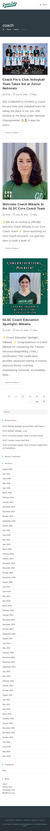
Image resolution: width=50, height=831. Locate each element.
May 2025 (6, 540)
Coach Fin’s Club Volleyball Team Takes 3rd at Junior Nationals (24, 84)
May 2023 (6, 648)
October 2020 (8, 737)
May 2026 (6, 483)
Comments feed (9, 790)
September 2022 (9, 667)
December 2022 (9, 657)
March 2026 (7, 493)
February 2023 (8, 653)
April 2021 (7, 709)
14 (37, 401)
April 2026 (7, 488)
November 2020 (9, 733)
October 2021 (8, 690)
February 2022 (8, 681)
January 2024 (8, 615)
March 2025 (7, 549)
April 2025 (7, 544)
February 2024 (8, 610)
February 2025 (8, 554)
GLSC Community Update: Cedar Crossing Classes (23, 436)
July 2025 (6, 530)
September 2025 (9, 521)
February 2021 (8, 719)
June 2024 (7, 591)
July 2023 (6, 643)
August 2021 (7, 695)
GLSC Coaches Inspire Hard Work (16, 440)
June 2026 (7, 479)
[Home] (3, 29)
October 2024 (8, 573)
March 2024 (7, 606)
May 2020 (6, 752)
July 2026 (6, 474)
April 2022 (7, 676)
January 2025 (8, 559)
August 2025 (7, 526)
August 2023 (7, 639)
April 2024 (7, 601)
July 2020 (6, 742)
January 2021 (8, 723)
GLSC (8, 94)
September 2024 (9, 577)
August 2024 (7, 582)
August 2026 (7, 469)
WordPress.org (8, 793)
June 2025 (7, 535)
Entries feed (7, 787)
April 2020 (7, 756)
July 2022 (6, 672)
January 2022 (8, 686)
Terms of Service (23, 820)
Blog (34, 94)
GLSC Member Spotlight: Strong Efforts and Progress (24, 426)
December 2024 (9, 563)
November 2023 (9, 624)
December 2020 (9, 728)
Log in (5, 784)
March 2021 (7, 714)
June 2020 (7, 747)
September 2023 (9, 634)
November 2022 (9, 662)
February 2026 (8, 497)
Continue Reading (13, 133)
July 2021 (6, 700)
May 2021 (6, 704)
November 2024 (9, 568)
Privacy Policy (38, 820)
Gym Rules (9, 820)
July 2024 (6, 587)
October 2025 (8, 516)
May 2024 (6, 596)
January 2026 (8, 502)
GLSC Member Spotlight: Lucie (15, 431)
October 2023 (8, 629)
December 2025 (9, 507)
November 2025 (9, 512)
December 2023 (9, 620)
